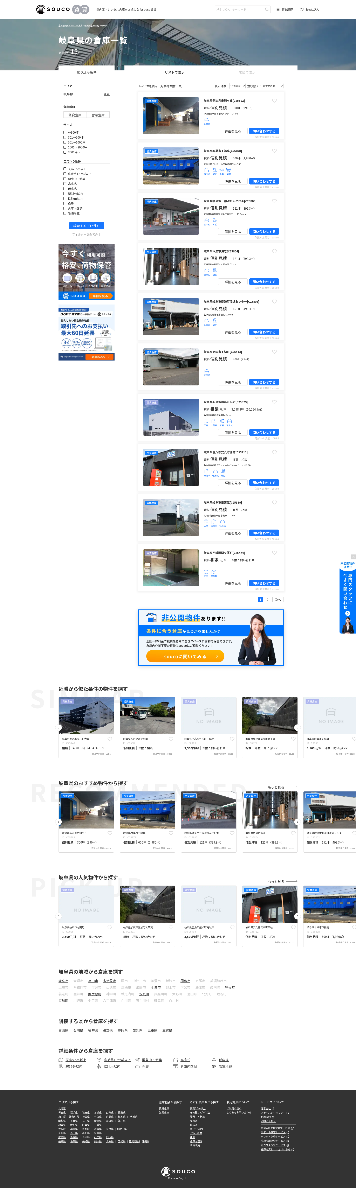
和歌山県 (122, 1129)
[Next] (297, 727)
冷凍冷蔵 (74, 213)
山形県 (110, 1112)
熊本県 (98, 1141)
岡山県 (110, 1137)
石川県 (78, 1030)
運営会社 (266, 1108)
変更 (107, 94)
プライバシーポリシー (273, 1112)
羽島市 (185, 980)
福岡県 (62, 1141)
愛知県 (138, 1030)
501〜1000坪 (76, 142)
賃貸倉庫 (75, 114)
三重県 (152, 1030)
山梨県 (62, 1120)
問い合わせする (264, 130)
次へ (278, 600)
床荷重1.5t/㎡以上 (79, 174)
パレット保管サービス (273, 1136)
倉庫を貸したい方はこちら (275, 1149)
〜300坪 (73, 132)
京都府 (86, 1129)
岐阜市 (63, 980)
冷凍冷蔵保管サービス (273, 1140)
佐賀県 (74, 1141)
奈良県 (110, 1129)
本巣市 (156, 987)
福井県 (93, 1030)
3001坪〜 (74, 152)
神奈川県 (74, 1116)
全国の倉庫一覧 (91, 25)
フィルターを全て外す (86, 234)
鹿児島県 (134, 1141)
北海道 (62, 1108)
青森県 (62, 1112)
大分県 (110, 1141)
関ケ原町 (94, 993)
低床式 (72, 189)
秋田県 (86, 1112)
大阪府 (62, 1129)
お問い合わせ (268, 1121)
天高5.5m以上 (77, 169)
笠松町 (230, 987)
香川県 (74, 1133)
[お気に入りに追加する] (274, 100)
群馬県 (110, 1116)
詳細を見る (233, 131)
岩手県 (74, 1112)
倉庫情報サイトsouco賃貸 (70, 25)
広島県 (62, 1137)
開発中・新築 (76, 179)
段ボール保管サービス (273, 1132)
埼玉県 (86, 1116)
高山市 (93, 980)
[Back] (58, 727)
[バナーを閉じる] (353, 556)
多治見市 (109, 980)
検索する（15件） (86, 225)
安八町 (144, 993)
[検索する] (267, 9)
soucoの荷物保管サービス (275, 1128)
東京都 (62, 1116)
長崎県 (86, 1141)
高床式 (72, 184)
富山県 (63, 1030)
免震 (71, 203)
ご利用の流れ (234, 1108)
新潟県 (98, 1120)
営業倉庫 (98, 114)
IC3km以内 (75, 198)
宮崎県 (121, 1141)
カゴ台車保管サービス (273, 1145)
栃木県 (121, 1116)
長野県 (108, 1030)
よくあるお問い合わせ (239, 1112)
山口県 (98, 1137)
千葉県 (98, 1116)
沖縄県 (145, 1141)
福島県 (121, 1112)
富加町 (63, 1000)
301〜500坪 (76, 137)
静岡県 (123, 1030)
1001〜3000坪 (77, 147)
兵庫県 (74, 1129)
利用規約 (266, 1116)
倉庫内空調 (75, 208)
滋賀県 (167, 1030)
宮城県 (98, 1112)
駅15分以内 (75, 193)
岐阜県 (86, 1124)
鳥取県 (74, 1137)
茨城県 (133, 1116)
